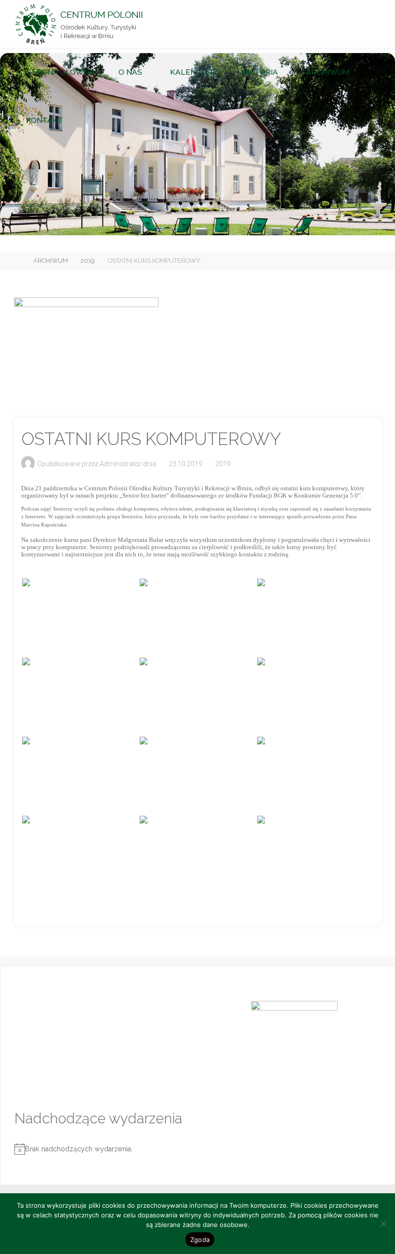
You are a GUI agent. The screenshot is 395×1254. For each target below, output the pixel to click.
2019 (87, 260)
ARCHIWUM (50, 260)
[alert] (198, 1149)
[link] (85, 120)
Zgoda (200, 1239)
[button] (173, 223)
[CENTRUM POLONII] (79, 24)
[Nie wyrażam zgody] (383, 1223)
